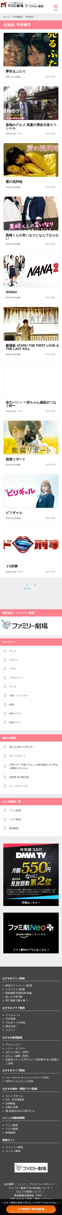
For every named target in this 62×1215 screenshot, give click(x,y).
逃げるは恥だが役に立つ (22, 746)
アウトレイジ (12, 1044)
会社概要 (9, 1184)
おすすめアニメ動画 (13, 978)
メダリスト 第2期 (15, 989)
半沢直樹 (10, 1018)
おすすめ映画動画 (12, 1037)
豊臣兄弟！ (11, 1026)
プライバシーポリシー (41, 1184)
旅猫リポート (16, 459)
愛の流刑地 (14, 181)
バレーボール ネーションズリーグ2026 (27, 1077)
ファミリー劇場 (14, 1147)
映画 (11, 704)
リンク (21, 1184)
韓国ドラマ (15, 722)
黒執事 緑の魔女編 (18, 777)
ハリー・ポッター (15, 1048)
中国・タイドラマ (18, 695)
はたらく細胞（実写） (17, 1055)
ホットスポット (17, 755)
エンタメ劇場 (12, 1151)
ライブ (12, 686)
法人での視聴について (29, 1191)
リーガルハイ (12, 1015)
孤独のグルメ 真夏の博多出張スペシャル (31, 126)
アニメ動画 (15, 810)
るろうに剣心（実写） (17, 1052)
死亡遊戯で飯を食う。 (17, 1000)
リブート (10, 1030)
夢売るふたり (16, 71)
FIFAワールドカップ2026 (19, 1081)
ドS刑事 (12, 566)
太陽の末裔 (11, 1107)
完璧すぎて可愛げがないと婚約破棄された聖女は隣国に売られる (33, 766)
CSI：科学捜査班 (14, 1099)
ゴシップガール (14, 1096)
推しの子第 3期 (13, 996)
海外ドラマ (15, 713)
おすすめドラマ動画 (13, 1007)
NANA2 (11, 292)
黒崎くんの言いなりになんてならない (32, 236)
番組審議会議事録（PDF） (29, 1195)
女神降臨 (10, 1103)
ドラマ (12, 668)
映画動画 (14, 828)
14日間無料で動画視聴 (29, 1209)
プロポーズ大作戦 (15, 1022)
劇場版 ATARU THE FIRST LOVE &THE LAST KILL (32, 347)
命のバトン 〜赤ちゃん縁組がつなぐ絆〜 (31, 403)
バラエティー (16, 677)
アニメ (12, 651)
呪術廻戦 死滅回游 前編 (18, 992)
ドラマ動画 (15, 819)
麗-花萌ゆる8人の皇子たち (20, 1110)
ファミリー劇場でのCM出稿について (29, 1188)
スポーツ (14, 659)
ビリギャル (14, 512)
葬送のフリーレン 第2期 (18, 985)
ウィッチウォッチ (18, 786)
